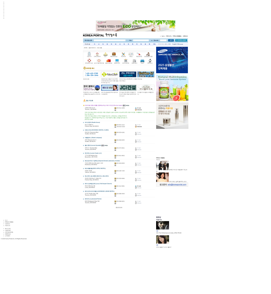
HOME (85, 47)
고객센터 (7, 236)
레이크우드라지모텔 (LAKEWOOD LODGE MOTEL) (99, 191)
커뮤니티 (168, 36)
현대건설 (139, 79)
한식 (166, 44)
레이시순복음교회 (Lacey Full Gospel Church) (98, 183)
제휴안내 (7, 234)
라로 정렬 (99, 47)
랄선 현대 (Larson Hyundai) (93, 145)
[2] (118, 207)
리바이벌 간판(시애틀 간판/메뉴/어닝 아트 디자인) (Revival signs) (103, 105)
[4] (121, 207)
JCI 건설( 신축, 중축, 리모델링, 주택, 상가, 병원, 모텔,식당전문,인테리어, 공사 (127, 94)
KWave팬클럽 (177, 36)
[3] (120, 207)
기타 (154, 44)
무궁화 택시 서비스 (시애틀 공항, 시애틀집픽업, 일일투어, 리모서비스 (91, 94)
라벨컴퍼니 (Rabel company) (93, 137)
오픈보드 (185, 36)
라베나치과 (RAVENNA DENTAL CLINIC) (97, 130)
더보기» (159, 220)
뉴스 (163, 36)
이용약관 (7, 230)
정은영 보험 (86, 79)
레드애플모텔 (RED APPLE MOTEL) (95, 168)
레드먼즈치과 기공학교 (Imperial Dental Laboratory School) (102, 161)
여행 (169, 44)
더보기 (158, 159)
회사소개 (7, 228)
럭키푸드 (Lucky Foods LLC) (93, 153)
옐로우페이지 (92, 47)
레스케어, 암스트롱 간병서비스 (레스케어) (97, 176)
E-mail (139, 108)
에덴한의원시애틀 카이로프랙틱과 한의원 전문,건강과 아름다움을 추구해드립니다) (109, 80)
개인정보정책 (9, 232)
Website (139, 110)
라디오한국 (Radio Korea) (92, 122)
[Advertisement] (172, 142)
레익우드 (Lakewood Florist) (93, 199)
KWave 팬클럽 (9, 222)
